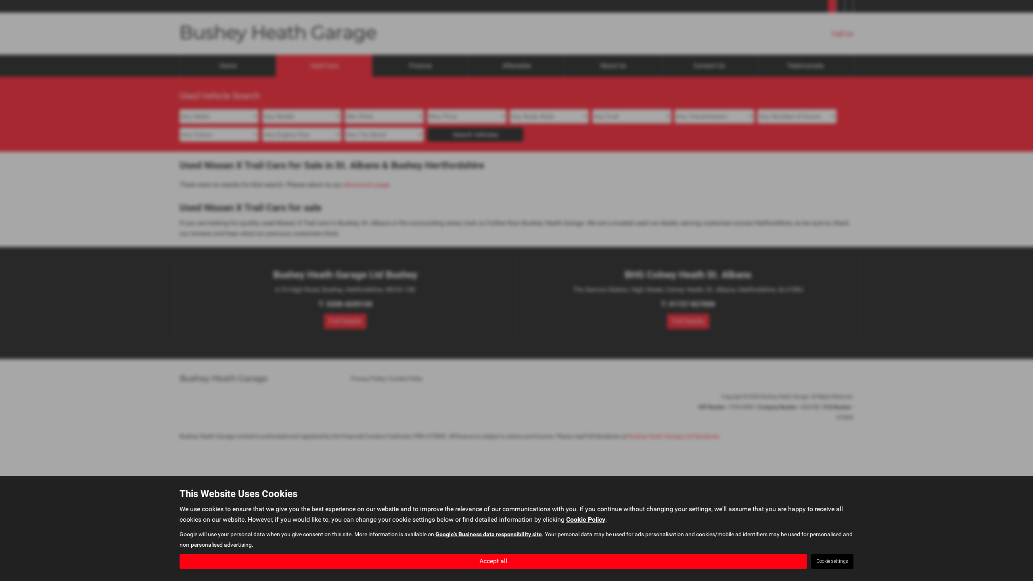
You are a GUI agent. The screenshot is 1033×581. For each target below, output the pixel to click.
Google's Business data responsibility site (488, 534)
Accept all (493, 561)
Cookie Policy (585, 519)
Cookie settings (832, 561)
